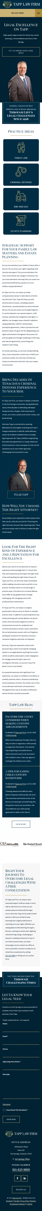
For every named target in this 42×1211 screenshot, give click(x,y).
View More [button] (21, 824)
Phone (5, 1049)
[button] (38, 13)
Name (5, 1024)
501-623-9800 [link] (17, 13)
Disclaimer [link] (9, 1201)
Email (5, 1036)
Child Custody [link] (11, 735)
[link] (21, 4)
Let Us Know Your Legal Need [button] (21, 51)
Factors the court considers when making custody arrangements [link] (19, 721)
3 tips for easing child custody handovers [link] (17, 774)
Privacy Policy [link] (24, 1201)
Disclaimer (7, 1104)
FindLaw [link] (29, 1204)
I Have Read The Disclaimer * (17, 1110)
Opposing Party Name (12, 1062)
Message (6, 1074)
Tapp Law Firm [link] (20, 732)
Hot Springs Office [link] (22, 1159)
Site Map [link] (16, 1201)
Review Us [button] (21, 1189)
